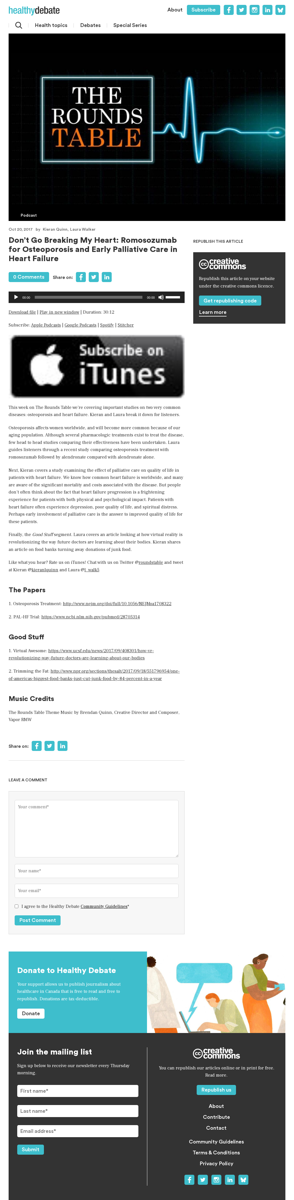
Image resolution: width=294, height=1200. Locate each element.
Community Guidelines (104, 906)
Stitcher (126, 325)
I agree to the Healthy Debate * (75, 906)
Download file (22, 312)
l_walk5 (91, 570)
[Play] (16, 297)
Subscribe (204, 9)
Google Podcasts (80, 325)
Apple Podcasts (46, 325)
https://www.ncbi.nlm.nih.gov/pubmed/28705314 (90, 617)
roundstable (151, 562)
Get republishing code (230, 300)
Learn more (213, 312)
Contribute (216, 1117)
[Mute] (161, 297)
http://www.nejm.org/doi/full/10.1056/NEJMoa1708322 (117, 604)
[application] (97, 297)
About (175, 9)
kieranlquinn (45, 570)
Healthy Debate (34, 10)
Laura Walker (83, 230)
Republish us (216, 1089)
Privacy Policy (216, 1163)
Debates (90, 25)
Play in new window (59, 312)
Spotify (107, 325)
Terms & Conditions (216, 1152)
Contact (216, 1128)
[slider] (174, 297)
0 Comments (29, 276)
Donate (31, 1013)
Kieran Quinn (55, 230)
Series (130, 25)
